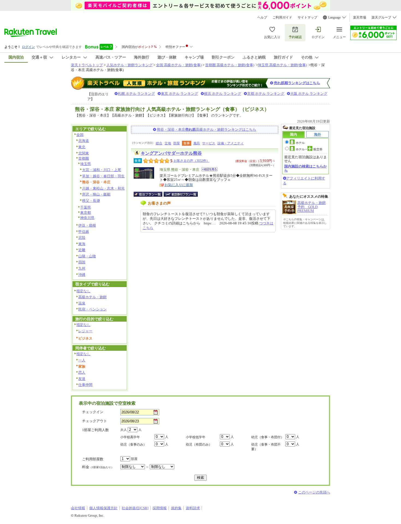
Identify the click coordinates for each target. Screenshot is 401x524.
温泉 (81, 303)
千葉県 (85, 207)
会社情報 (78, 508)
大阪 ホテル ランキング (308, 94)
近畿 (81, 250)
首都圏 (83, 158)
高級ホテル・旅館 (92, 297)
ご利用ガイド (282, 17)
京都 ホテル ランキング (265, 94)
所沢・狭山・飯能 (96, 194)
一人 (81, 360)
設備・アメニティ (230, 143)
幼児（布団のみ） (199, 444)
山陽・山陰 (87, 256)
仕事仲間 (85, 385)
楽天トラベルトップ (87, 65)
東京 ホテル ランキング (179, 94)
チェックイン (92, 412)
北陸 (81, 238)
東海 (81, 244)
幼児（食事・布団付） (267, 437)
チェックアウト (94, 421)
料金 (98, 467)
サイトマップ (307, 17)
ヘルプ (262, 17)
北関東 (83, 153)
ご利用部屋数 (92, 459)
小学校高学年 (130, 437)
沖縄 (81, 275)
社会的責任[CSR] (135, 508)
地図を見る (209, 169)
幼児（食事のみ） (133, 444)
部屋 (176, 143)
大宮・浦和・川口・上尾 (101, 170)
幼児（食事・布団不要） (266, 447)
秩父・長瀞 (91, 201)
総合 (159, 143)
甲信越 (83, 232)
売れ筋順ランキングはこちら (297, 83)
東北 (81, 147)
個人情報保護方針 (103, 508)
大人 (123, 430)
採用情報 (159, 508)
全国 (79, 135)
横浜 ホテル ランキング (222, 94)
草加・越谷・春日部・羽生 (103, 176)
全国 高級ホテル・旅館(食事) (179, 65)
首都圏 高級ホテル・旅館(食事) (229, 65)
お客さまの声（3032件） (191, 161)
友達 (81, 379)
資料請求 (193, 508)
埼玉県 (85, 164)
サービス (208, 143)
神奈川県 (87, 218)
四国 (81, 262)
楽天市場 (359, 17)
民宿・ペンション (92, 309)
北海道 (83, 141)
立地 (167, 143)
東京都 (85, 213)
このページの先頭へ (314, 492)
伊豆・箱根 (87, 225)
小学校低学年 (195, 437)
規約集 (176, 508)
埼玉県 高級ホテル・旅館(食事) (282, 65)
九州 (81, 268)
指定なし (83, 291)
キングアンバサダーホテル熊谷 (171, 153)
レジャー (85, 331)
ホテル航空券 (309, 149)
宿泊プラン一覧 (151, 194)
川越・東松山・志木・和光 (103, 188)
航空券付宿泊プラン (181, 194)
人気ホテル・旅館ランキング (129, 65)
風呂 (196, 143)
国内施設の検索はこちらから (305, 168)
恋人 (81, 372)
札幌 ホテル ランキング (136, 94)
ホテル (300, 142)
